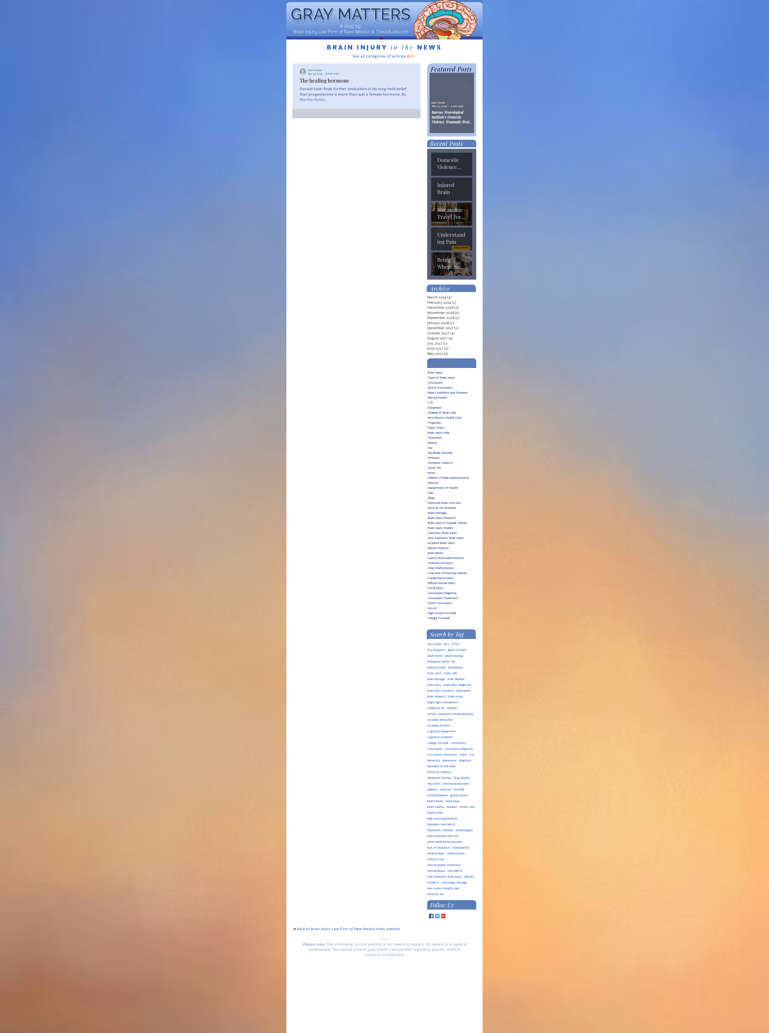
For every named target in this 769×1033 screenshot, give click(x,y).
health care (467, 807)
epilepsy (432, 789)
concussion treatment (442, 754)
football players (437, 795)
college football (437, 743)
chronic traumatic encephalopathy (450, 714)
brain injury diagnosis (457, 684)
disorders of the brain (441, 766)
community (458, 743)
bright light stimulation (442, 702)
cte (471, 754)
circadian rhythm (438, 725)
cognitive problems (440, 737)
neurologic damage (454, 882)
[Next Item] (465, 86)
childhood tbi (435, 708)
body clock (434, 673)
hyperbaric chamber (440, 830)
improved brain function (443, 836)
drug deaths (462, 777)
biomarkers (455, 667)
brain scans (455, 696)
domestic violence (439, 772)
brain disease (456, 679)
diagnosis (465, 760)
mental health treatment (444, 865)
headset (452, 807)
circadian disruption (440, 719)
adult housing (454, 655)
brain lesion (463, 690)
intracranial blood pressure (444, 841)
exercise (445, 789)
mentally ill (455, 870)
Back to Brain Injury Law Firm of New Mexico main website (346, 929)
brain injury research (440, 690)
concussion (434, 748)
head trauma (435, 807)
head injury (453, 801)
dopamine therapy (439, 777)
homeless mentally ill (441, 824)
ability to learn (457, 650)
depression (449, 760)
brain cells (450, 673)
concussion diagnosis (459, 748)
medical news (456, 853)
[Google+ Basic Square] (443, 916)
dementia (433, 760)
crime (463, 754)
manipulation (460, 847)
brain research (436, 696)
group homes (459, 795)
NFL (446, 644)
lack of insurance (438, 847)
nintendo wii (435, 894)
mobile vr (433, 882)
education (434, 783)
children (452, 708)
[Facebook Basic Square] (431, 916)
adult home (434, 655)
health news (435, 812)
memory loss (435, 859)
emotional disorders (456, 783)
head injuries (435, 801)
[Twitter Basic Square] (437, 916)
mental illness (436, 870)
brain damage (436, 679)
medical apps (435, 853)
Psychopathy (436, 650)
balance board (436, 667)
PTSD (455, 644)
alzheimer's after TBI (441, 661)
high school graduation (442, 818)
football (459, 789)
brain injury (434, 684)
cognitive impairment (441, 731)
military (469, 876)
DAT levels (434, 644)
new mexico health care (443, 888)
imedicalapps (464, 830)
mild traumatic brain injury (444, 876)
